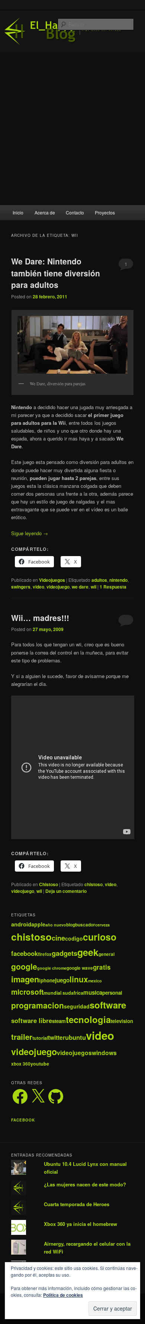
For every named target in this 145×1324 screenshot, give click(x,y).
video (38, 586)
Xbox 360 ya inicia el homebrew (80, 1223)
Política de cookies (63, 1295)
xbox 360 (20, 1064)
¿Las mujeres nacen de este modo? (85, 1184)
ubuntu (75, 1037)
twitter (56, 1037)
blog (70, 925)
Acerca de (45, 212)
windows (104, 1052)
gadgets (64, 953)
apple (38, 924)
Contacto (75, 212)
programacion (37, 1005)
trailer (21, 1036)
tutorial (40, 1038)
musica (92, 992)
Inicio (18, 212)
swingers (20, 586)
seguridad (77, 1006)
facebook (24, 953)
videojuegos (74, 1052)
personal (112, 992)
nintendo (118, 580)
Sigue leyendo (29, 533)
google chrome (52, 968)
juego (62, 980)
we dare (80, 586)
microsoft (27, 991)
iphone (47, 980)
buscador (85, 925)
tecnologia (88, 1019)
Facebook (23, 1120)
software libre (31, 1020)
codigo (74, 938)
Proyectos (105, 212)
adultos (99, 580)
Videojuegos (52, 580)
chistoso (93, 884)
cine (58, 938)
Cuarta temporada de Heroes (76, 1204)
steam (59, 1021)
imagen (25, 979)
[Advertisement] (72, 128)
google (24, 966)
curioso (99, 937)
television (122, 1021)
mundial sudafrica (63, 992)
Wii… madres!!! (40, 617)
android (21, 924)
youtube (39, 1063)
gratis (102, 967)
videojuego (58, 586)
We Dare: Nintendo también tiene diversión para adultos (55, 272)
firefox (45, 954)
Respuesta (113, 586)
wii (93, 586)
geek (88, 952)
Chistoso (48, 884)
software (108, 1004)
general (107, 954)
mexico (95, 980)
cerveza (102, 925)
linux (79, 979)
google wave (80, 968)
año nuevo (55, 925)
